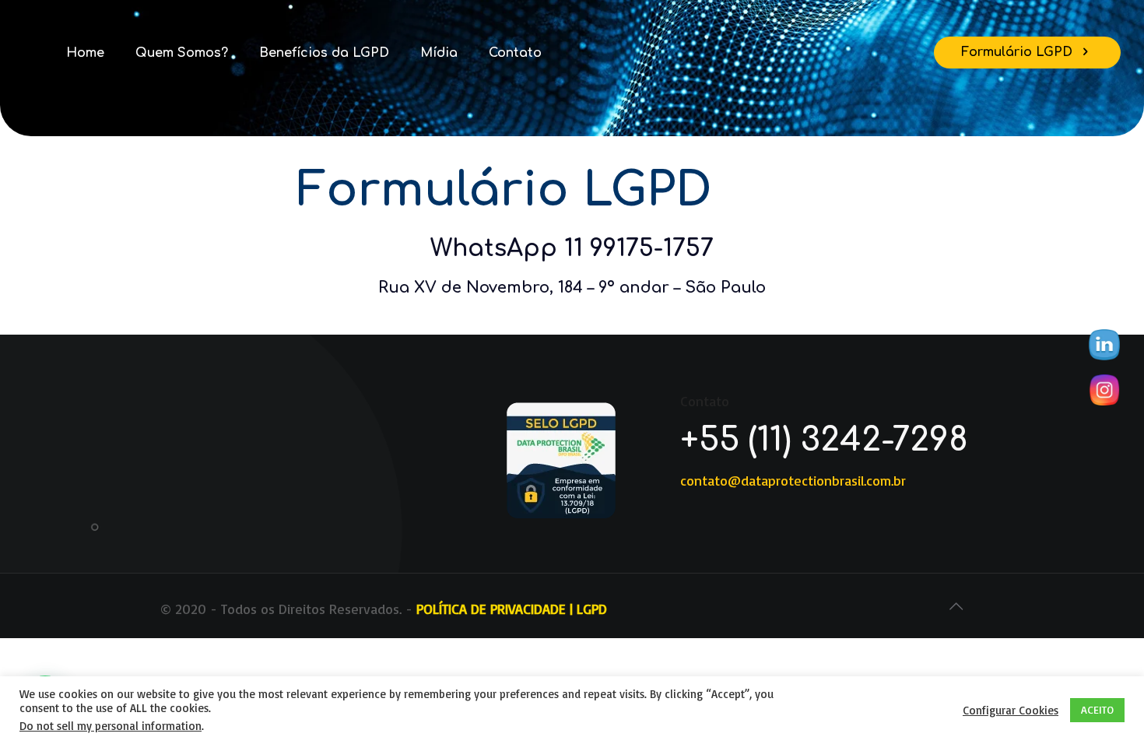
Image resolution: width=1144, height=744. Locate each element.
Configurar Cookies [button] (1010, 711)
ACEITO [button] (1097, 709)
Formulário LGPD (1018, 52)
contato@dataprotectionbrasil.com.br (793, 480)
